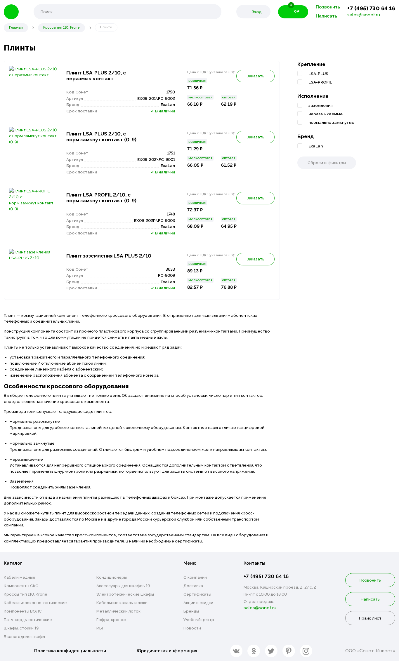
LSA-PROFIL (320, 82)
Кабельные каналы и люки (122, 602)
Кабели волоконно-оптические (35, 602)
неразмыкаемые (325, 114)
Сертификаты (197, 594)
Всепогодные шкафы (24, 636)
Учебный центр (198, 619)
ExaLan (315, 146)
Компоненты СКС (21, 585)
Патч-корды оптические (28, 619)
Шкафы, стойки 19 (21, 628)
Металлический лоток (118, 611)
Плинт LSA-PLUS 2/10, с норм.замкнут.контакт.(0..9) (101, 136)
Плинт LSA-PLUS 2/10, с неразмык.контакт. (96, 75)
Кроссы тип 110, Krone (25, 594)
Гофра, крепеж (111, 619)
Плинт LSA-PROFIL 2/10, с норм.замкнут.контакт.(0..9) (101, 197)
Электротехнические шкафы (125, 594)
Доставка (193, 585)
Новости (192, 628)
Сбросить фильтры (327, 162)
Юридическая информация (167, 650)
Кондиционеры (111, 577)
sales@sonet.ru (363, 15)
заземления (320, 105)
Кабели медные (19, 577)
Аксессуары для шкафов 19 (123, 585)
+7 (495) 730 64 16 (371, 8)
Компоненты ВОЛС (23, 611)
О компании (195, 577)
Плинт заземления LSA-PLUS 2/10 (108, 256)
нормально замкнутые (331, 122)
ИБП (100, 628)
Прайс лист (370, 618)
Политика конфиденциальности (70, 650)
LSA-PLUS (318, 73)
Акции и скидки (198, 602)
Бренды (191, 611)
